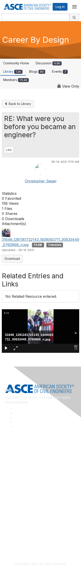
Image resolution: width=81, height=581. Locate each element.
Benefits (11, 498)
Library (12, 71)
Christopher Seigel (40, 181)
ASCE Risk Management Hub (26, 459)
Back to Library (19, 104)
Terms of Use (15, 538)
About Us (12, 531)
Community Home (16, 63)
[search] (74, 17)
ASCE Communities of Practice (27, 466)
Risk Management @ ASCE (25, 452)
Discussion (48, 63)
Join (8, 492)
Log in (60, 7)
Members (15, 80)
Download (12, 258)
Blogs (36, 71)
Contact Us (13, 505)
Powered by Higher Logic (40, 572)
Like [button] (9, 149)
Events (59, 71)
